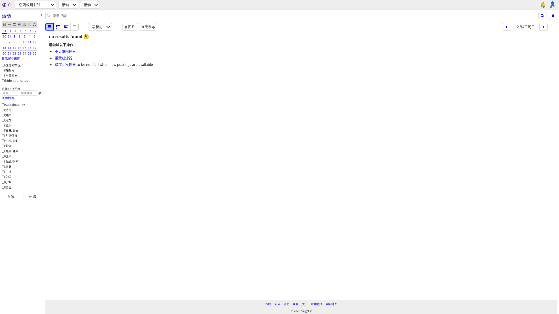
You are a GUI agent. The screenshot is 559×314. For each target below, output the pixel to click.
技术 (8, 156)
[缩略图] (58, 27)
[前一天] (506, 27)
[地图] (74, 27)
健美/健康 (12, 151)
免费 (8, 120)
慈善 (8, 110)
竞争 (8, 146)
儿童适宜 (11, 135)
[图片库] (66, 27)
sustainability (15, 104)
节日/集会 (12, 130)
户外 (8, 172)
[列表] (49, 27)
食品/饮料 (12, 161)
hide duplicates (16, 80)
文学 (8, 177)
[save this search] (553, 16)
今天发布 (11, 75)
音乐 (8, 125)
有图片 (9, 70)
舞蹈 (8, 115)
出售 (8, 187)
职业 (8, 182)
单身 (8, 166)
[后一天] (543, 27)
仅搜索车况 (13, 65)
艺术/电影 (12, 141)
